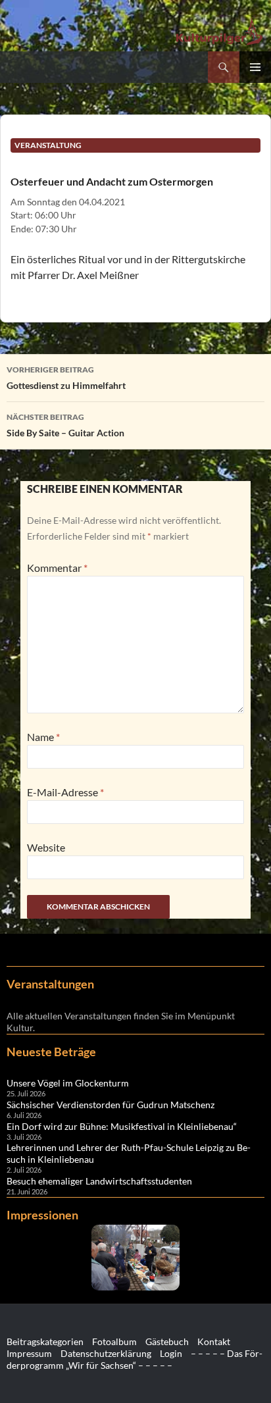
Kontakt (213, 1341)
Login (171, 1353)
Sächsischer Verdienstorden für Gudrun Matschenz (110, 1104)
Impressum (29, 1353)
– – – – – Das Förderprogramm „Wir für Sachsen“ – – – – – (134, 1359)
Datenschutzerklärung (106, 1353)
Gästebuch (167, 1341)
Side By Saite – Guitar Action (65, 425)
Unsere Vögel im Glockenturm (68, 1082)
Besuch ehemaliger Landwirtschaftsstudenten (99, 1180)
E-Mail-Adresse (65, 792)
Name (43, 736)
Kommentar (57, 567)
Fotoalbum (114, 1341)
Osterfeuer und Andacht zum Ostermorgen (112, 181)
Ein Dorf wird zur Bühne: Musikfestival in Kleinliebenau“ (122, 1126)
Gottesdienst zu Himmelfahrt (66, 378)
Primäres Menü (255, 67)
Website (46, 847)
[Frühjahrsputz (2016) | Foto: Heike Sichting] (135, 1257)
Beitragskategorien (45, 1341)
